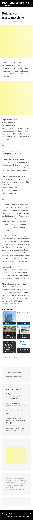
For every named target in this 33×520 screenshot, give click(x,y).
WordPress (18, 516)
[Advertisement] (16, 41)
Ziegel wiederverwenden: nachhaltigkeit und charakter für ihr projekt (16, 420)
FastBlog (26, 516)
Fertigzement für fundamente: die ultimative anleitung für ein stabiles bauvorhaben (16, 396)
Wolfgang (7, 21)
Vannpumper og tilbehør (13, 372)
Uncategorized (12, 357)
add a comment (17, 21)
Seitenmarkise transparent (14, 376)
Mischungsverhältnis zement (22, 514)
